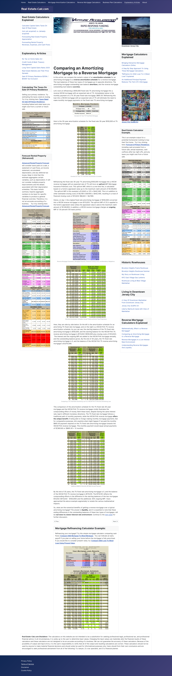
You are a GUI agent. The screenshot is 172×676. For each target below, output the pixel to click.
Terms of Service (27, 664)
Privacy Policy (26, 661)
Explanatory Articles (132, 2)
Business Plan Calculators (112, 2)
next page (109, 515)
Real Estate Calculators (37, 2)
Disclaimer (25, 667)
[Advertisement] (86, 49)
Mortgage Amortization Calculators (61, 2)
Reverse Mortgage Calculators (88, 2)
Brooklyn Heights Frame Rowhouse (135, 268)
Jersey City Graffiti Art (130, 306)
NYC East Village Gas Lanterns (133, 278)
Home (23, 2)
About (144, 2)
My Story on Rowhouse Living (133, 274)
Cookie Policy (26, 670)
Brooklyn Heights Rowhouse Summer (136, 271)
